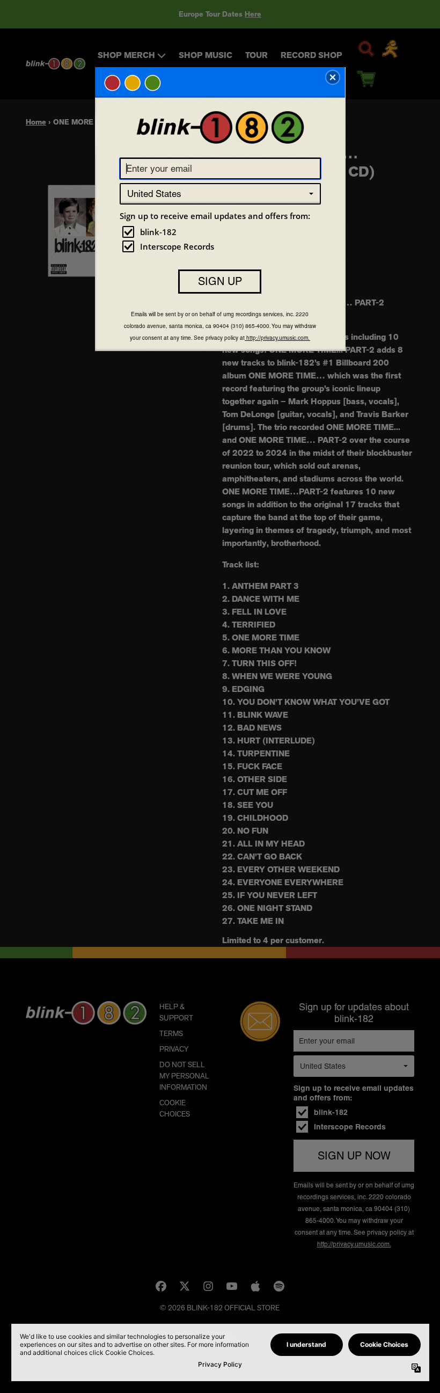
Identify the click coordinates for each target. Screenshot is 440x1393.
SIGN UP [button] (220, 281)
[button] (332, 77)
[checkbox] (221, 232)
